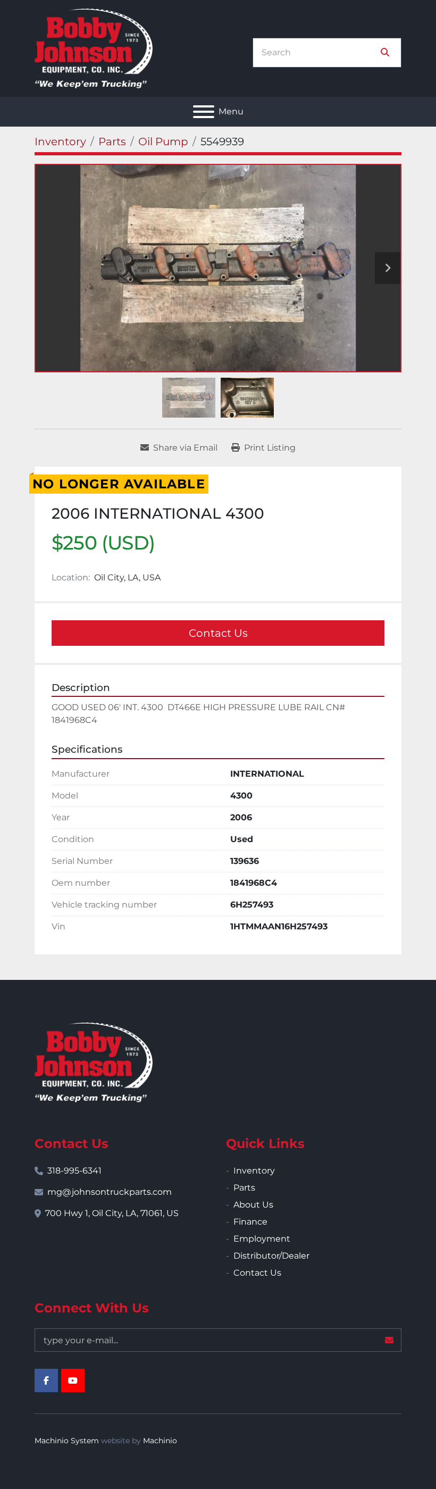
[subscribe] (389, 1340)
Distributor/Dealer (271, 1256)
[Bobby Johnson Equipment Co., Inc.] (94, 1062)
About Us (253, 1205)
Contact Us (218, 633)
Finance (250, 1222)
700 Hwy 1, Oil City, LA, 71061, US (112, 1213)
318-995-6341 (74, 1171)
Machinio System (67, 1440)
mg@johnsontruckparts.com (109, 1192)
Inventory (254, 1171)
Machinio (160, 1440)
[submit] (385, 53)
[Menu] (203, 111)
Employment (261, 1239)
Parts (244, 1188)
